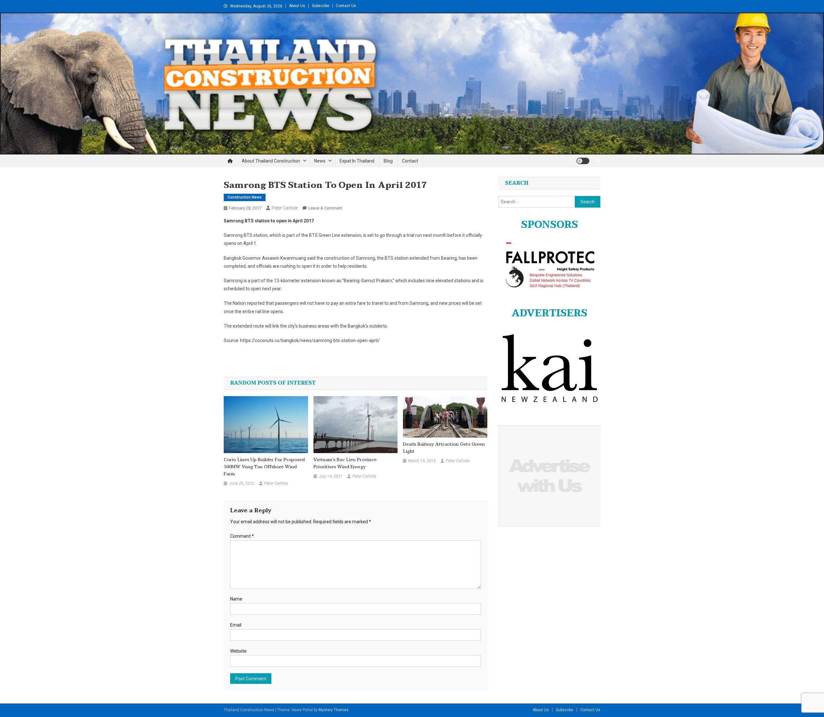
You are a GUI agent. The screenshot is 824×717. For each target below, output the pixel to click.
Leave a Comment (325, 208)
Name (236, 598)
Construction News (245, 197)
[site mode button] (582, 161)
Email (235, 625)
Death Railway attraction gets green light (444, 448)
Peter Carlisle (285, 207)
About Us (297, 6)
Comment (242, 536)
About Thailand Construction (271, 160)
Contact (410, 160)
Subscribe (320, 6)
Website (238, 651)
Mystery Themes (334, 710)
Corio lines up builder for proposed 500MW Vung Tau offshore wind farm (264, 467)
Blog (388, 160)
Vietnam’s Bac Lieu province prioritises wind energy (345, 463)
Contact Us (346, 6)
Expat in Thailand (357, 160)
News (319, 160)
